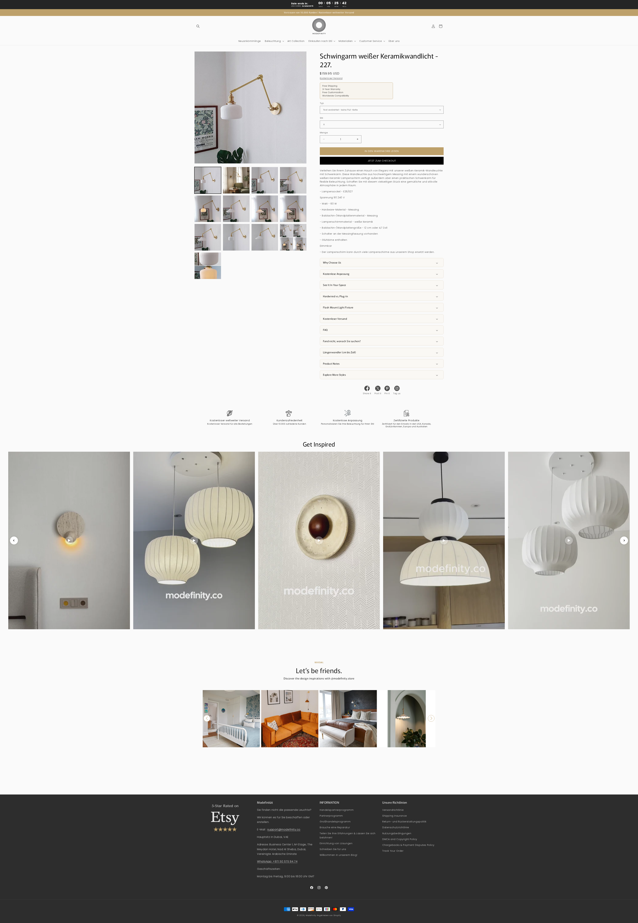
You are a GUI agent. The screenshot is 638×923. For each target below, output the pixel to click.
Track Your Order (393, 851)
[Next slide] (624, 540)
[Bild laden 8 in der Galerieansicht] (293, 208)
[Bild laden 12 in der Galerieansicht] (293, 237)
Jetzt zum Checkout (382, 160)
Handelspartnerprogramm (337, 810)
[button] (198, 26)
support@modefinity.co (283, 829)
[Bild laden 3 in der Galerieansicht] (264, 180)
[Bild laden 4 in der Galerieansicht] (293, 180)
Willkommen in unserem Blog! (338, 855)
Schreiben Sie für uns (333, 849)
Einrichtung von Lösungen (336, 843)
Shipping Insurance (394, 815)
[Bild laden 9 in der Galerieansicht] (207, 237)
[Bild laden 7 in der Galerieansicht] (264, 208)
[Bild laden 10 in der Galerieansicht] (236, 237)
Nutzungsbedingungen (396, 833)
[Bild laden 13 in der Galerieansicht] (207, 265)
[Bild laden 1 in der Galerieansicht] (207, 180)
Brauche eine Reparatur (335, 827)
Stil (321, 118)
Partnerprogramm (331, 815)
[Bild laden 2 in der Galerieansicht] (236, 180)
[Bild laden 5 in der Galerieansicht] (207, 208)
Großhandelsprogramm (335, 821)
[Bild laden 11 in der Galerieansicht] (264, 237)
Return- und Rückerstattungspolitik (404, 821)
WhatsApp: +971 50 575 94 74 (277, 861)
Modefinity (311, 915)
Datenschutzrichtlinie (395, 827)
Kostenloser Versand (331, 78)
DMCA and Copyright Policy (399, 839)
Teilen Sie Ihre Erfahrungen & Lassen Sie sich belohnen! (347, 835)
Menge (324, 132)
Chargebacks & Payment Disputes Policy (408, 845)
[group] (231, 718)
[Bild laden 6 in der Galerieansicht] (236, 208)
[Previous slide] (14, 540)
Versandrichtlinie (393, 810)
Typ (322, 103)
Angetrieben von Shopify (329, 915)
